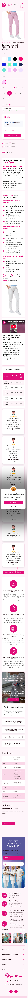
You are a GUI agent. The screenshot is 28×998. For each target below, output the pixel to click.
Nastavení (13, 506)
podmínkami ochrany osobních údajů (13, 869)
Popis (3, 152)
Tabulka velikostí (20, 88)
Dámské (15, 788)
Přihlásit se (8, 858)
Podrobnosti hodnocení (17, 42)
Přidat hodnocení (8, 824)
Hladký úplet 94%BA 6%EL (17, 783)
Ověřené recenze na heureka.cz (13, 572)
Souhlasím (14, 502)
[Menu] (22, 6)
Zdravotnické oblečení (17, 759)
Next (24, 930)
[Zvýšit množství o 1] (13, 130)
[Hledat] (22, 3)
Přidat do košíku (12, 135)
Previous (21, 930)
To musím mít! (13, 700)
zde (16, 499)
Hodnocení (9, 152)
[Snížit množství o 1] (5, 130)
